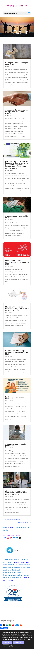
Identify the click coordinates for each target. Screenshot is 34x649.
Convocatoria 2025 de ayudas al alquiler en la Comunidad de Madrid (16, 352)
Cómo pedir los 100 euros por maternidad (16, 63)
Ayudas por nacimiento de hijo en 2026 (16, 217)
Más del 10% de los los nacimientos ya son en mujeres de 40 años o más (17, 308)
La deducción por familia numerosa (14, 398)
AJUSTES (27, 639)
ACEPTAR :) (7, 642)
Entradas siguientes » (23, 522)
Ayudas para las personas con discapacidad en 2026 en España (16, 111)
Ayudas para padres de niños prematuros (16, 445)
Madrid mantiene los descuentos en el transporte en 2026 (17, 262)
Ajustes (6, 646)
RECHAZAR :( (18, 642)
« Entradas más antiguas (11, 519)
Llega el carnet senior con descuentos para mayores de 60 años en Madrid (16, 492)
